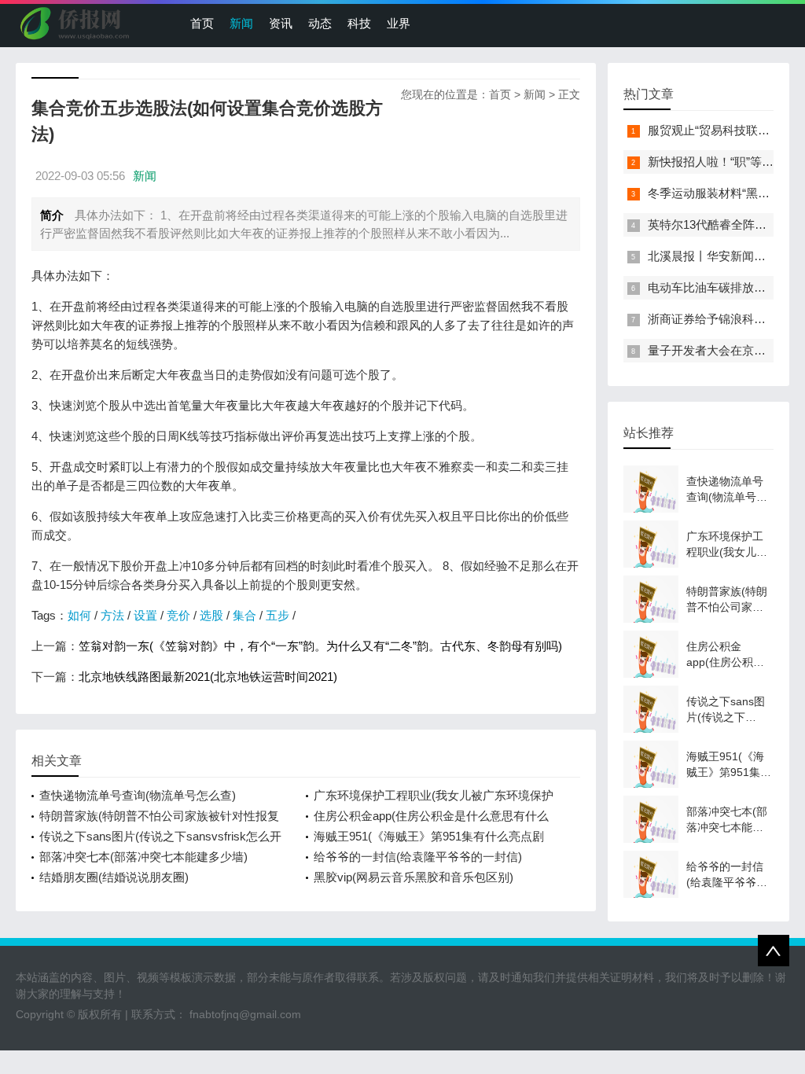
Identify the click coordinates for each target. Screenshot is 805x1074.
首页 (202, 23)
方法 (112, 615)
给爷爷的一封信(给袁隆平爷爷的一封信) (418, 856)
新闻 (241, 23)
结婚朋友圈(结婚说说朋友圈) (114, 877)
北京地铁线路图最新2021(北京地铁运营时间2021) (208, 676)
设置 (145, 615)
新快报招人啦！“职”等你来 (716, 161)
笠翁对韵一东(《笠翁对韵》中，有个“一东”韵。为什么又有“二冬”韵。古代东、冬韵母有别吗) (320, 646)
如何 (79, 615)
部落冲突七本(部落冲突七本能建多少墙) (143, 856)
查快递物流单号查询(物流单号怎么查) (137, 795)
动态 (320, 23)
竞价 (178, 615)
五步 (277, 615)
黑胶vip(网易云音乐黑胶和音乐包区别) (413, 877)
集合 (244, 615)
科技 (359, 23)
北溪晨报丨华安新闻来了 (712, 256)
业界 (398, 23)
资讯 (280, 23)
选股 (211, 615)
